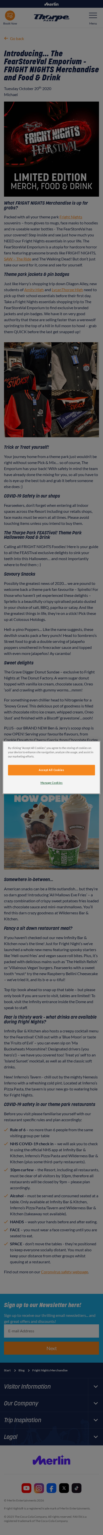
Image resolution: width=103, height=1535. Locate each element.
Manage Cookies (51, 783)
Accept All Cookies (51, 770)
